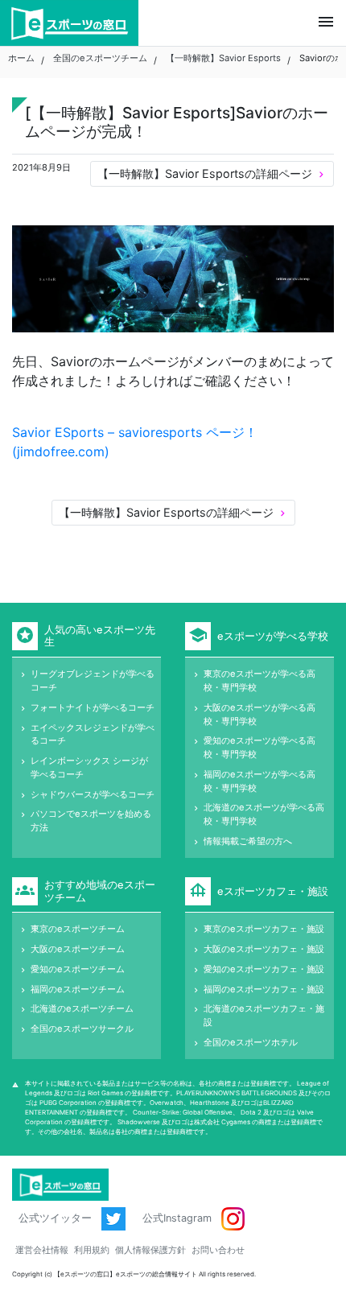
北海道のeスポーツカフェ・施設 (264, 1015)
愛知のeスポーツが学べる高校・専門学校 (259, 747)
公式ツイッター (57, 1218)
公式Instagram (178, 1218)
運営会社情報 (41, 1249)
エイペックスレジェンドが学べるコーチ (92, 734)
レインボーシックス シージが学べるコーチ (89, 767)
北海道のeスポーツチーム (82, 1008)
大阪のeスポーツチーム (78, 948)
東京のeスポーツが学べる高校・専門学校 (259, 680)
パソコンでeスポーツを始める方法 (91, 820)
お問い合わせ (218, 1249)
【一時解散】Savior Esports (223, 58)
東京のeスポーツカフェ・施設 (264, 928)
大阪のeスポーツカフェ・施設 (264, 948)
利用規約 (91, 1249)
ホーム (21, 58)
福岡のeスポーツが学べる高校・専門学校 (259, 781)
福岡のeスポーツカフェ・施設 (264, 989)
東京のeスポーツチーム (78, 928)
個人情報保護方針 (150, 1249)
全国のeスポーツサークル (82, 1028)
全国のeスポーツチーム (100, 58)
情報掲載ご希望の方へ (248, 841)
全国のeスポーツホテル (251, 1042)
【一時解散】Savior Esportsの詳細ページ (212, 173)
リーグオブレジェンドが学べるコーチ (92, 680)
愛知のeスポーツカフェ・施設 (264, 969)
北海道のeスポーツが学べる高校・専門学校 (264, 814)
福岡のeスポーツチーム (78, 989)
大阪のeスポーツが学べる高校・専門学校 (259, 714)
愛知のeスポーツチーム (78, 969)
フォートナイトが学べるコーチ (92, 707)
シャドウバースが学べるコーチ (92, 794)
